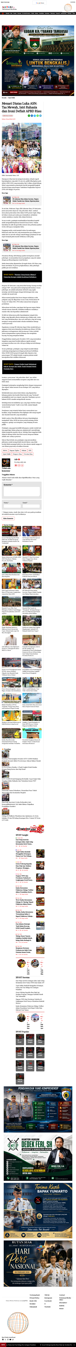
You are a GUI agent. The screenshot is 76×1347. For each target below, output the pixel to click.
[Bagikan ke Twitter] (34, 115)
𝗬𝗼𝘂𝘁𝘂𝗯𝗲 (47, 1307)
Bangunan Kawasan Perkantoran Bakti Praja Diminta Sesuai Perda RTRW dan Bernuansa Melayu (24, 950)
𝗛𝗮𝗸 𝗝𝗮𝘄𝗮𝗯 (33, 1307)
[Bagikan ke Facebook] (31, 115)
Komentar (8, 485)
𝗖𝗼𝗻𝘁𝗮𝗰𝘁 (62, 1295)
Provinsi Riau (28, 454)
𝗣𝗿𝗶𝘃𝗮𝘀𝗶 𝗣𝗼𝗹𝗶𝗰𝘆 (34, 1298)
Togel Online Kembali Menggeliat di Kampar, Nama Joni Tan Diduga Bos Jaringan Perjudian (23, 854)
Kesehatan (47, 13)
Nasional (19, 13)
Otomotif (58, 13)
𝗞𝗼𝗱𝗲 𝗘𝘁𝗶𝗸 (33, 1301)
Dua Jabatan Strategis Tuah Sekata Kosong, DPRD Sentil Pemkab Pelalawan (23, 926)
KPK (30, 450)
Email (25, 503)
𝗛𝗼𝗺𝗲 (61, 1308)
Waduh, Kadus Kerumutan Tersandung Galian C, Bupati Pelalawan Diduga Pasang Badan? (24, 914)
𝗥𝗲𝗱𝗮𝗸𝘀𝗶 (32, 1304)
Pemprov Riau (17, 454)
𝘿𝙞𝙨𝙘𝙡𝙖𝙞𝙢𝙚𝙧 (63, 1303)
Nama (6, 503)
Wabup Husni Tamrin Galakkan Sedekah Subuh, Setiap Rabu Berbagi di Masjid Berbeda (24, 938)
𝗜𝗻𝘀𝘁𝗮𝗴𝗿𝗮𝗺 (48, 1298)
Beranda (7, 13)
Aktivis (5, 450)
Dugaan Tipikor (14, 450)
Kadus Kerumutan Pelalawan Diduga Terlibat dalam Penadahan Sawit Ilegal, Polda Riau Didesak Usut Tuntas (24, 890)
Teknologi (52, 13)
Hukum (36, 13)
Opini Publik (11, 98)
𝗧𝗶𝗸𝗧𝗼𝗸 (46, 1295)
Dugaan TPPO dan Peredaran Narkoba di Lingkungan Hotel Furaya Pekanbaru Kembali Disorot (24, 878)
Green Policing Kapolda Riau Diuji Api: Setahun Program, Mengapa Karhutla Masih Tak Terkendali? (24, 866)
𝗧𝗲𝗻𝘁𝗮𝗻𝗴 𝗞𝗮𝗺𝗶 (35, 1295)
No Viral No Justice (26, 13)
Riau (11, 13)
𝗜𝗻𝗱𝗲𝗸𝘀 (61, 1306)
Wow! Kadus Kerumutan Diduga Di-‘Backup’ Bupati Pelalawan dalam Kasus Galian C (24, 902)
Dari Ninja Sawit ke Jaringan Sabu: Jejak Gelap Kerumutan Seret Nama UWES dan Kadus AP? (24, 842)
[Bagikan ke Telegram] (40, 115)
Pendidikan (41, 13)
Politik (32, 13)
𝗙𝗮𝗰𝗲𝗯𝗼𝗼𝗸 (48, 1301)
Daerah (14, 13)
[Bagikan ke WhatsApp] (37, 115)
